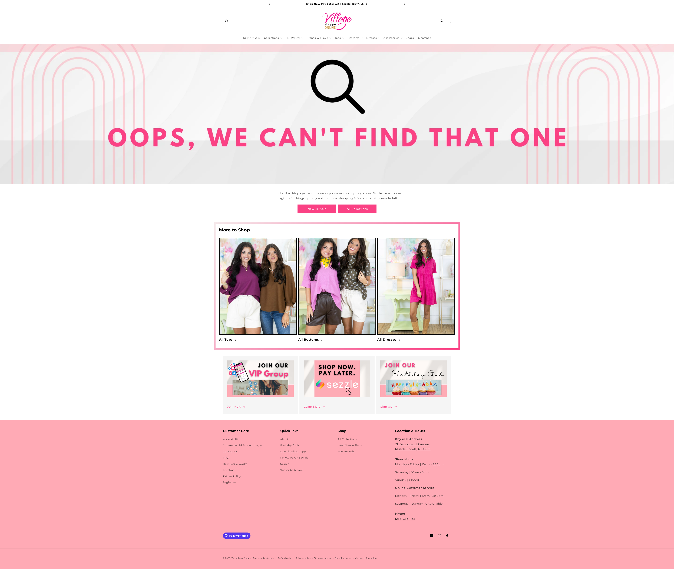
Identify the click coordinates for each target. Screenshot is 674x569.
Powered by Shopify (264, 558)
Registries (229, 482)
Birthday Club (289, 445)
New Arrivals (317, 208)
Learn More (312, 406)
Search (284, 464)
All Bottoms (308, 340)
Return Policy (232, 476)
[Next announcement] (405, 4)
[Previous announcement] (269, 4)
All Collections (357, 208)
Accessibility (231, 439)
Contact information (366, 558)
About (284, 439)
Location (228, 470)
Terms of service (323, 558)
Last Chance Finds (350, 445)
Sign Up (386, 406)
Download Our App (293, 451)
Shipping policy (343, 558)
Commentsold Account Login (242, 445)
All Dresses (387, 340)
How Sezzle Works (235, 464)
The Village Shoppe (242, 558)
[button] (227, 21)
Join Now (234, 406)
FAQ (226, 457)
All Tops (226, 340)
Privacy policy (303, 558)
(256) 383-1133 (405, 518)
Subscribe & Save (291, 470)
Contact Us (230, 451)
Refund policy (285, 558)
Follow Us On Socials (294, 457)
